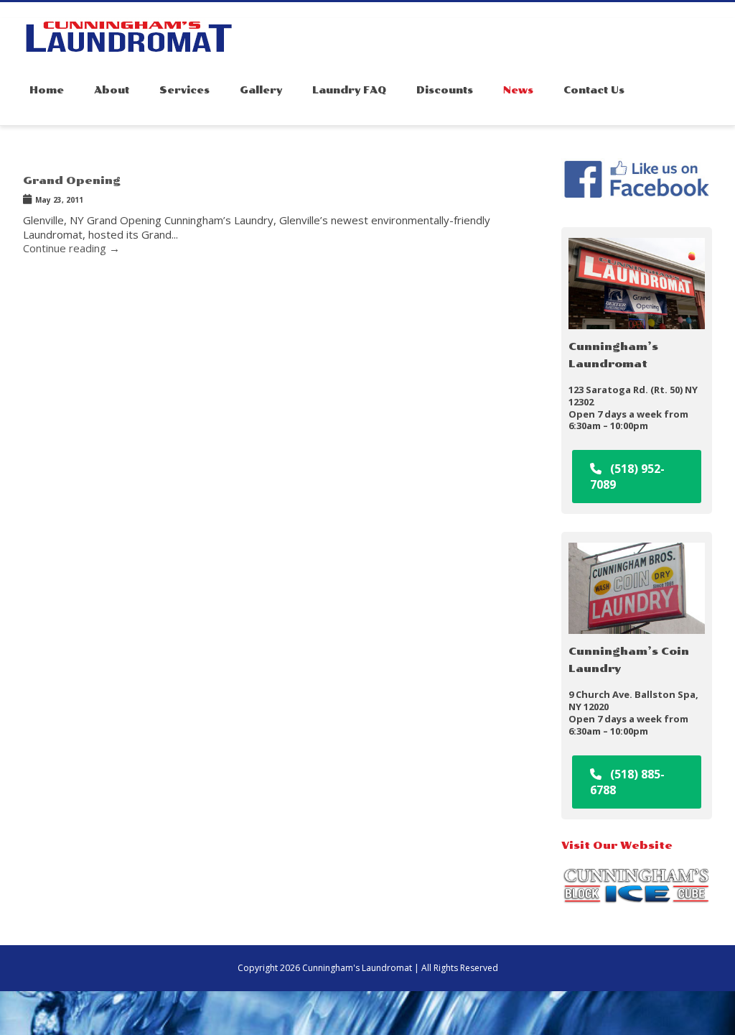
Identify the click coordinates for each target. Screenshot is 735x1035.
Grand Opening (72, 181)
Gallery (261, 90)
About (111, 90)
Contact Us (593, 90)
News (518, 90)
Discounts (444, 90)
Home (46, 90)
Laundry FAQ (349, 90)
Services (184, 90)
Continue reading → (71, 248)
